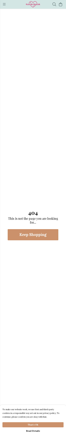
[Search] (54, 4)
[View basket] (60, 4)
